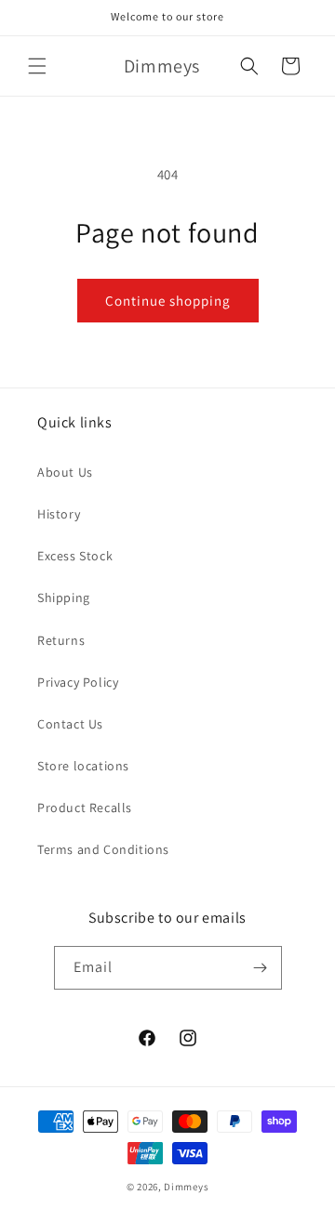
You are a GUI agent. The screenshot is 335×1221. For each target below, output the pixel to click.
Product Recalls (84, 807)
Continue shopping (168, 300)
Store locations (83, 765)
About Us (65, 472)
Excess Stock (75, 555)
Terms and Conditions (103, 849)
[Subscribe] (260, 968)
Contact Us (70, 724)
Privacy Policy (77, 682)
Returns (61, 640)
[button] (37, 66)
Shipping (63, 597)
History (58, 513)
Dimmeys (186, 1186)
